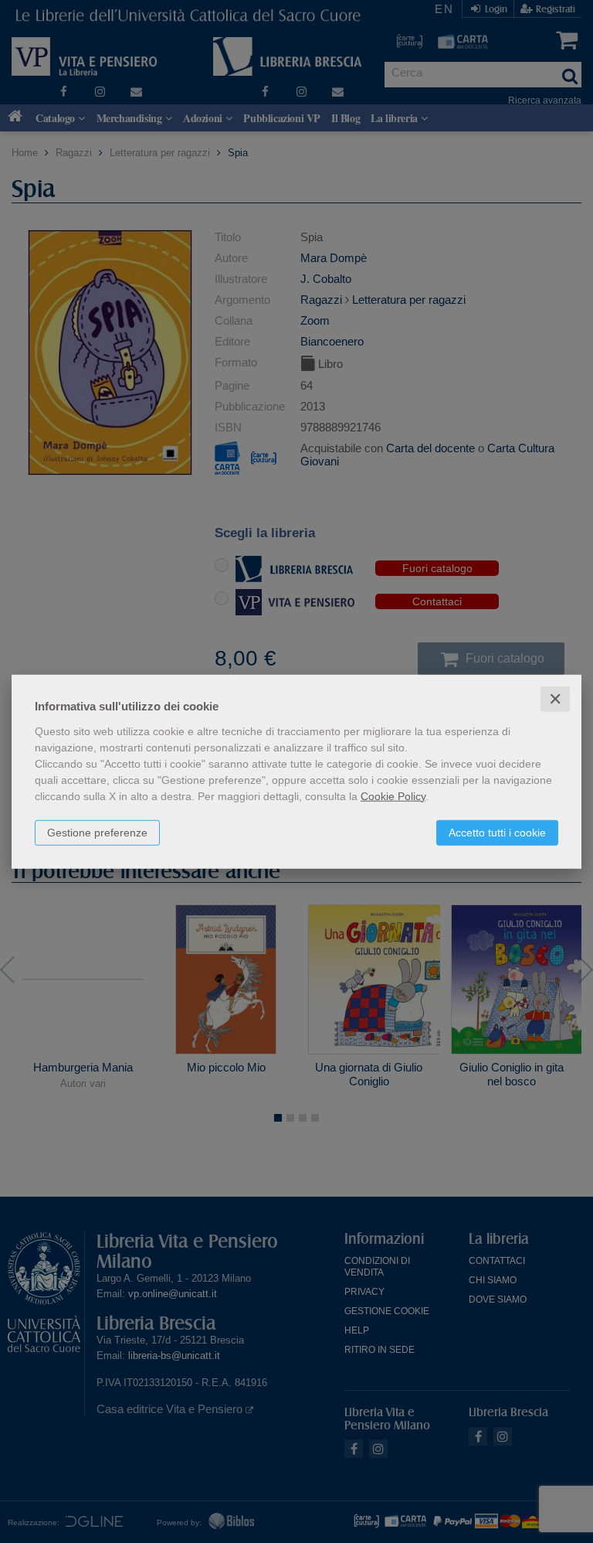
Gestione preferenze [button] (97, 832)
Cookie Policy (393, 795)
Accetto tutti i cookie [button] (497, 832)
